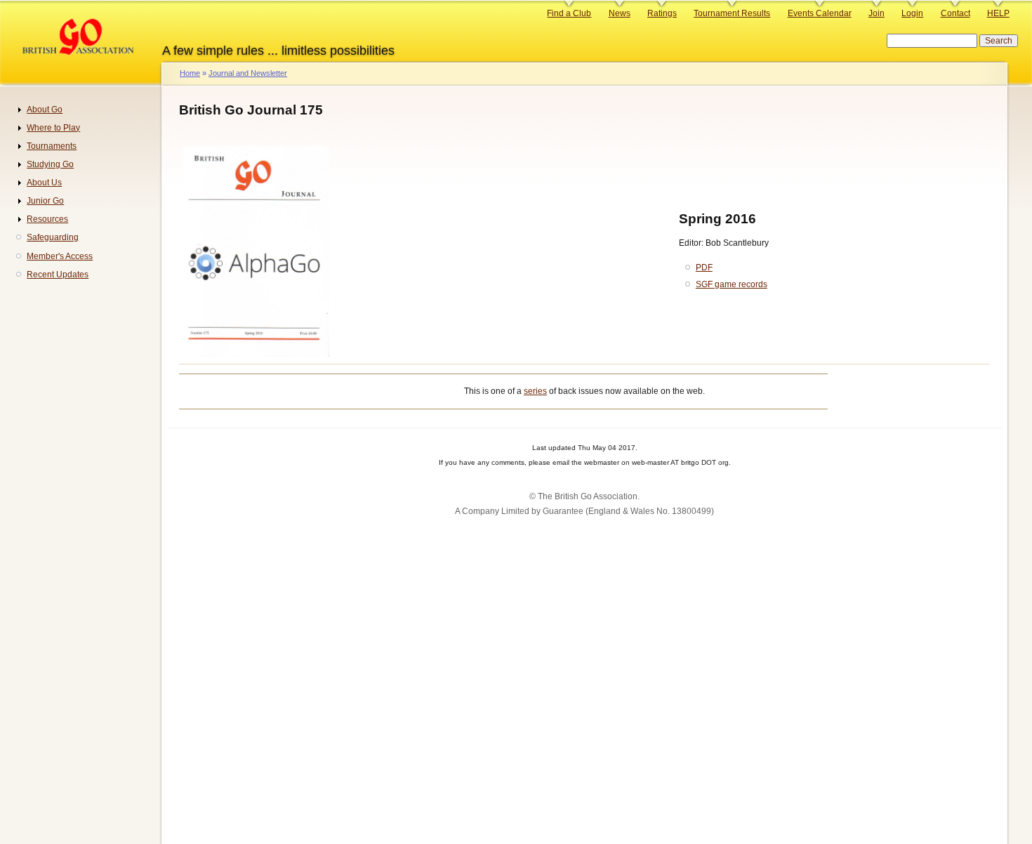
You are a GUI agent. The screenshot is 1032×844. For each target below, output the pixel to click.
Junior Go (45, 201)
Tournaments (52, 146)
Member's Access (60, 256)
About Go (44, 109)
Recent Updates (57, 274)
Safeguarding (53, 237)
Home (190, 73)
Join (876, 13)
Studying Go (50, 164)
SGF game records (731, 284)
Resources (47, 219)
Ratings (662, 13)
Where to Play (53, 128)
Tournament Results (732, 13)
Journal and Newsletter (248, 73)
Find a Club (569, 13)
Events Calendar (820, 13)
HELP (998, 13)
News (619, 13)
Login (912, 13)
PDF (704, 267)
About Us (44, 182)
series (535, 391)
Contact (955, 13)
